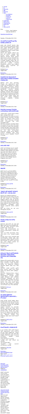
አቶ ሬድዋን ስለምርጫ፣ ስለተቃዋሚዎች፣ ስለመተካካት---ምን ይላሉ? (9, 296)
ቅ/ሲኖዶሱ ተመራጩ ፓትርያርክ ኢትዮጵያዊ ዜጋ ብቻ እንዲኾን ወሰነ (10, 110)
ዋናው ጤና (8, 287)
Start (2, 352)
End (11, 352)
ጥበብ (7, 245)
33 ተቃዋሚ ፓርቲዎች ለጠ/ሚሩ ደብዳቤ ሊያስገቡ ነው (9, 41)
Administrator (4, 369)
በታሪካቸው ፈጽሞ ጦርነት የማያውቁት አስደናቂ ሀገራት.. (5, 366)
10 (8, 352)
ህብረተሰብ (3, 363)
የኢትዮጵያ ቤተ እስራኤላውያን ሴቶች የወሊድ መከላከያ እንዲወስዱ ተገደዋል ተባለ (10, 78)
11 (9, 352)
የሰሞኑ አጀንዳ (9, 319)
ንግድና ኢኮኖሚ (9, 212)
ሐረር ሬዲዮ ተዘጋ (5, 145)
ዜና (7, 69)
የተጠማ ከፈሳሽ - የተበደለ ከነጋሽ (9, 327)
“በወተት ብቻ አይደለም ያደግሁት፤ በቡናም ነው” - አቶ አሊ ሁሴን (9, 192)
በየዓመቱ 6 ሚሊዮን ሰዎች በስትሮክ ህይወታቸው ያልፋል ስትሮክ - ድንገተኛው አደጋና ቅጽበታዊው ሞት (9, 255)
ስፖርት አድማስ (9, 183)
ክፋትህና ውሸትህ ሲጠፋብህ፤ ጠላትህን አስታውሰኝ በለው (5, 391)
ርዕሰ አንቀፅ (8, 347)
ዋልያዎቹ (3, 168)
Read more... (3, 72)
